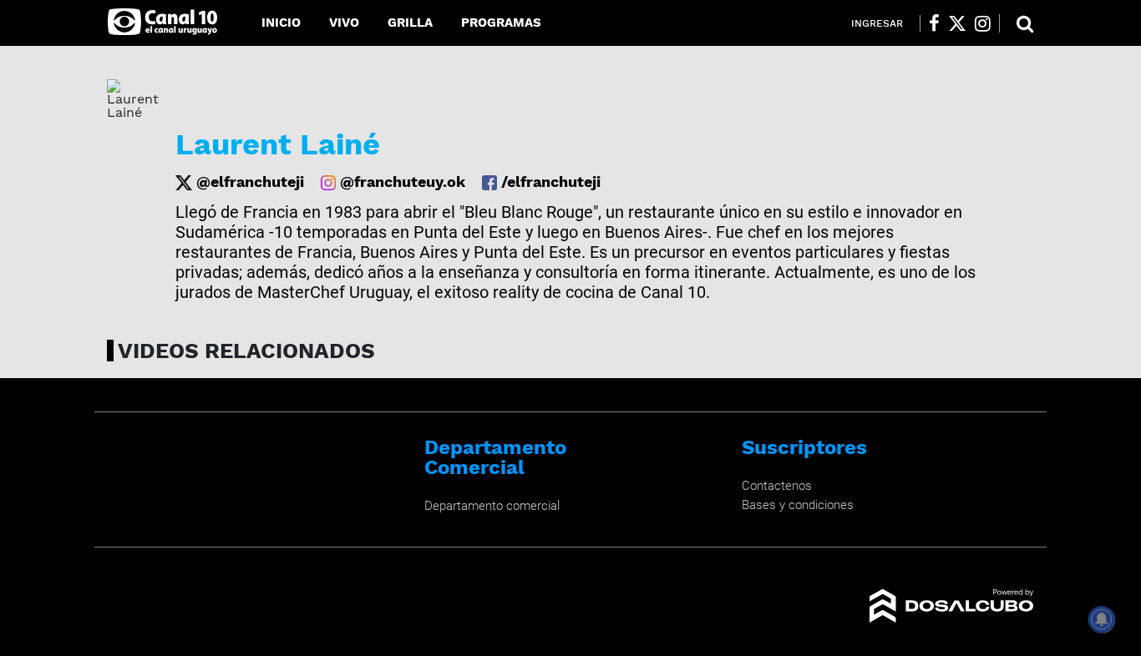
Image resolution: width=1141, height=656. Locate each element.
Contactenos (777, 485)
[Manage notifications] (1101, 619)
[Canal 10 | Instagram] (983, 23)
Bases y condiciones (798, 504)
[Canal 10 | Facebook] (934, 23)
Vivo (344, 22)
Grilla (410, 22)
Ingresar (877, 23)
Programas (501, 22)
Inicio (281, 22)
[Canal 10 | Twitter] (957, 23)
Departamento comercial (492, 505)
